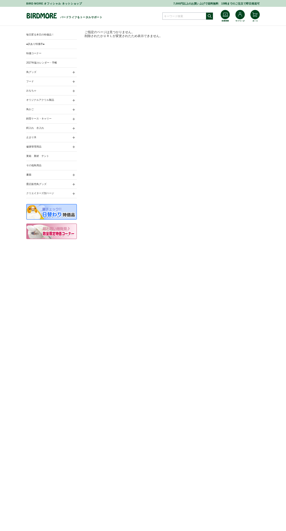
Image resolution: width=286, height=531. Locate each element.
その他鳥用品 (33, 165)
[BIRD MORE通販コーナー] (41, 17)
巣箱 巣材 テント (37, 156)
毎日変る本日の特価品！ (40, 34)
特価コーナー (33, 53)
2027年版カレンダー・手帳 (41, 62)
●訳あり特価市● (35, 43)
